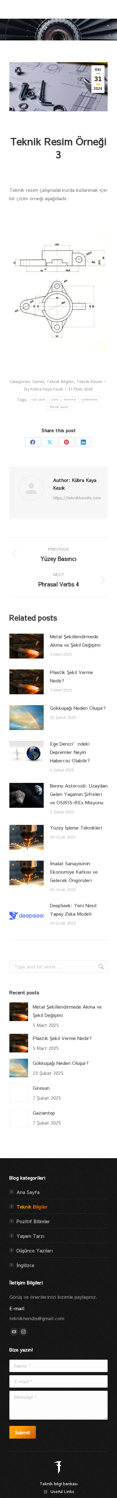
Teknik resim (58, 407)
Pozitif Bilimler (33, 1221)
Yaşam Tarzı (30, 1235)
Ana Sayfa (28, 1192)
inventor (70, 399)
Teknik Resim (89, 381)
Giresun (41, 1087)
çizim (54, 399)
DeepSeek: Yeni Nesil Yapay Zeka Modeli (73, 909)
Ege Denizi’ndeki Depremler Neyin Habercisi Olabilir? (70, 752)
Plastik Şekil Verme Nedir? (71, 676)
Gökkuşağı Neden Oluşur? (78, 708)
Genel (38, 381)
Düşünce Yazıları (35, 1250)
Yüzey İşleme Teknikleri (76, 827)
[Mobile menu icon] (104, 9)
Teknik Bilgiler (60, 381)
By (43, 389)
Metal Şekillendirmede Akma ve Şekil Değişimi (75, 640)
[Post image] (26, 646)
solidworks (89, 399)
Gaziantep (44, 1112)
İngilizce (25, 1265)
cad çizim (39, 399)
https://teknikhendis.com (77, 498)
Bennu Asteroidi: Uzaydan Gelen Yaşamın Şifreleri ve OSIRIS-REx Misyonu (79, 794)
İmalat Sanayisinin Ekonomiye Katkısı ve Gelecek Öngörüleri (74, 871)
